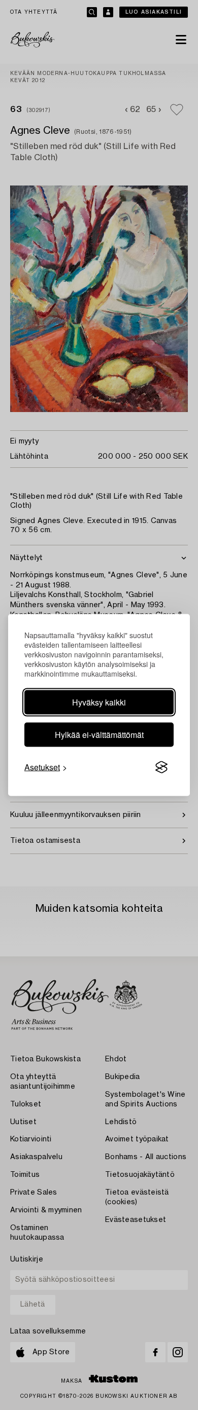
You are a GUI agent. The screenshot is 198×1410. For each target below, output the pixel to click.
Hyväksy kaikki (99, 702)
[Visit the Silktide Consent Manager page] (161, 767)
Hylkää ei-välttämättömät (99, 734)
